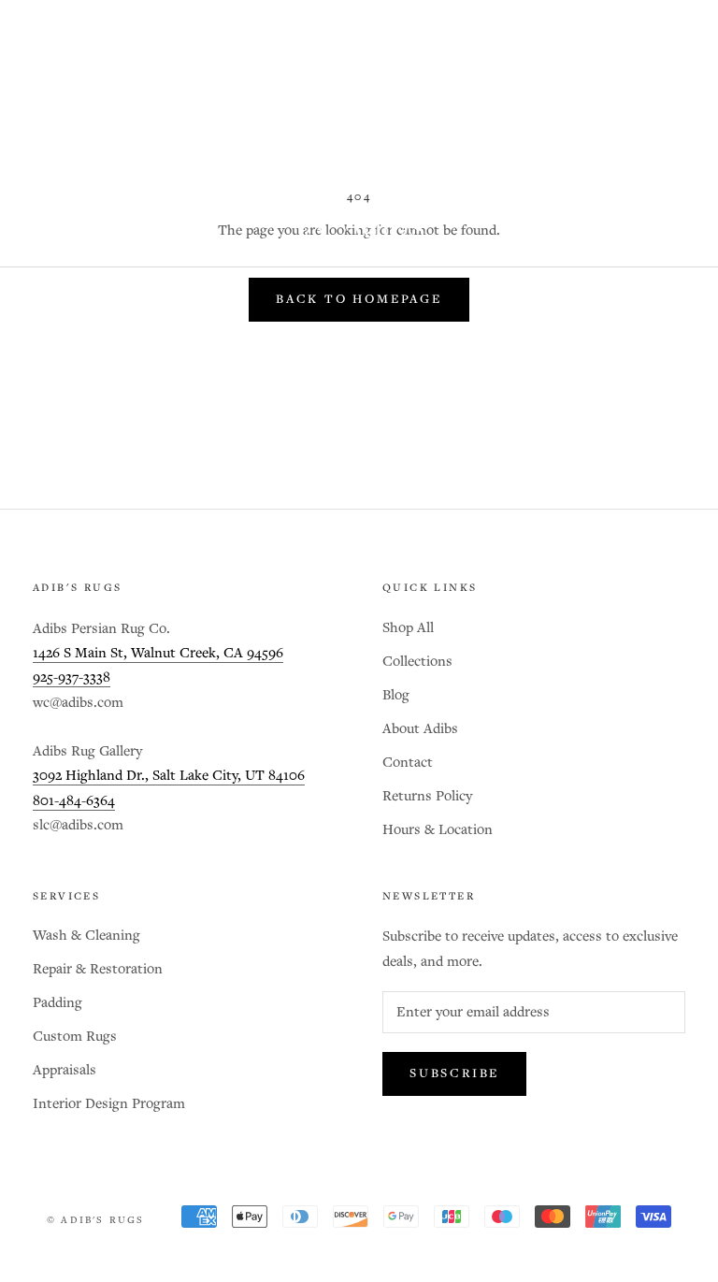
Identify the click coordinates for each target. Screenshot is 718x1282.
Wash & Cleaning (86, 935)
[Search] (639, 228)
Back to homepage (359, 300)
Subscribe (454, 1074)
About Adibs (420, 729)
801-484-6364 (74, 801)
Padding (57, 1003)
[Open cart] (681, 227)
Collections (417, 661)
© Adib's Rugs (96, 1220)
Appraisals (64, 1070)
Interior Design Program (109, 1104)
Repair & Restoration (98, 969)
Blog (395, 695)
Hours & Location (437, 830)
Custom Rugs (75, 1036)
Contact (407, 762)
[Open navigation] (39, 228)
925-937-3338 (71, 677)
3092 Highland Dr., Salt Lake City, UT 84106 (169, 776)
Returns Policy (427, 796)
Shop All (408, 628)
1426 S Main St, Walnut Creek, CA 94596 (158, 653)
